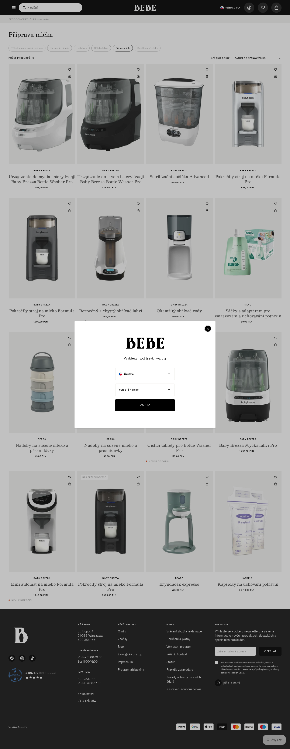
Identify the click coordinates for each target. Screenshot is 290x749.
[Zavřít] (207, 328)
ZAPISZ (145, 405)
